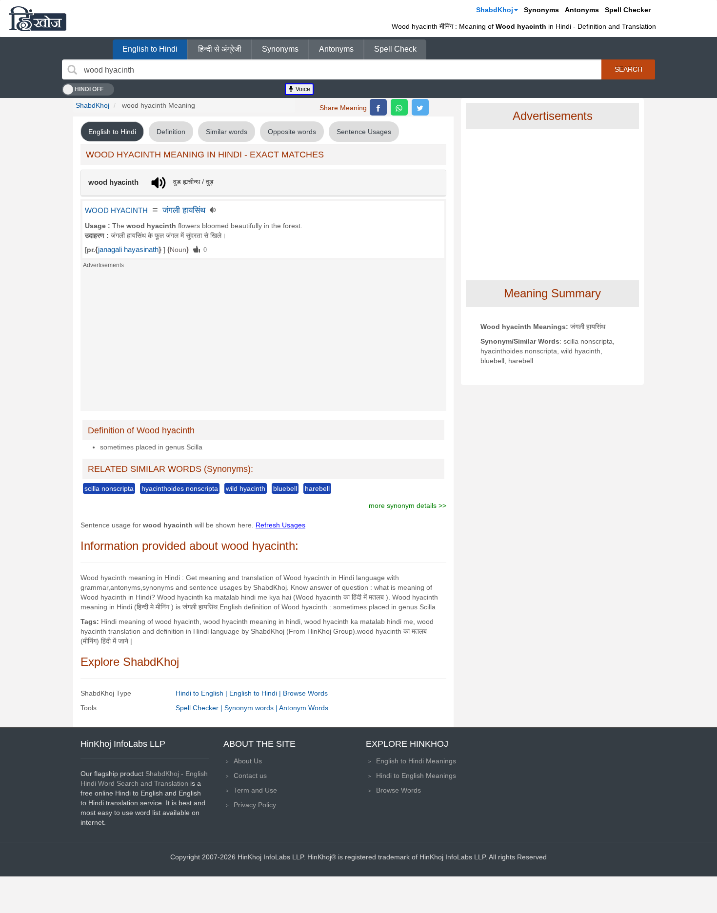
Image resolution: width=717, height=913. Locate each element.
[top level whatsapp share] (399, 107)
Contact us (250, 775)
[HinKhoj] (37, 18)
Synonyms (541, 10)
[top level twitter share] (420, 107)
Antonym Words (303, 708)
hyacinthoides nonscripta (179, 488)
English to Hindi (150, 49)
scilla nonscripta (109, 488)
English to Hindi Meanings (416, 761)
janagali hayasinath (128, 249)
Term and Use (255, 790)
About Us (248, 761)
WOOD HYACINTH (116, 210)
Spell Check (395, 49)
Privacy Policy (255, 805)
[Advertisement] (263, 342)
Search (628, 69)
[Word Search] (72, 69)
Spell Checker (628, 10)
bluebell (285, 488)
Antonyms (582, 10)
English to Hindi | (256, 693)
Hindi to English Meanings (416, 775)
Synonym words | (251, 708)
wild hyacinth (245, 488)
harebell (317, 488)
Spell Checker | (200, 708)
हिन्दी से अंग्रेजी (219, 49)
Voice (302, 89)
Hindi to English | (202, 693)
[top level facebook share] (378, 107)
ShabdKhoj (494, 10)
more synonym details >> (407, 505)
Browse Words (305, 693)
